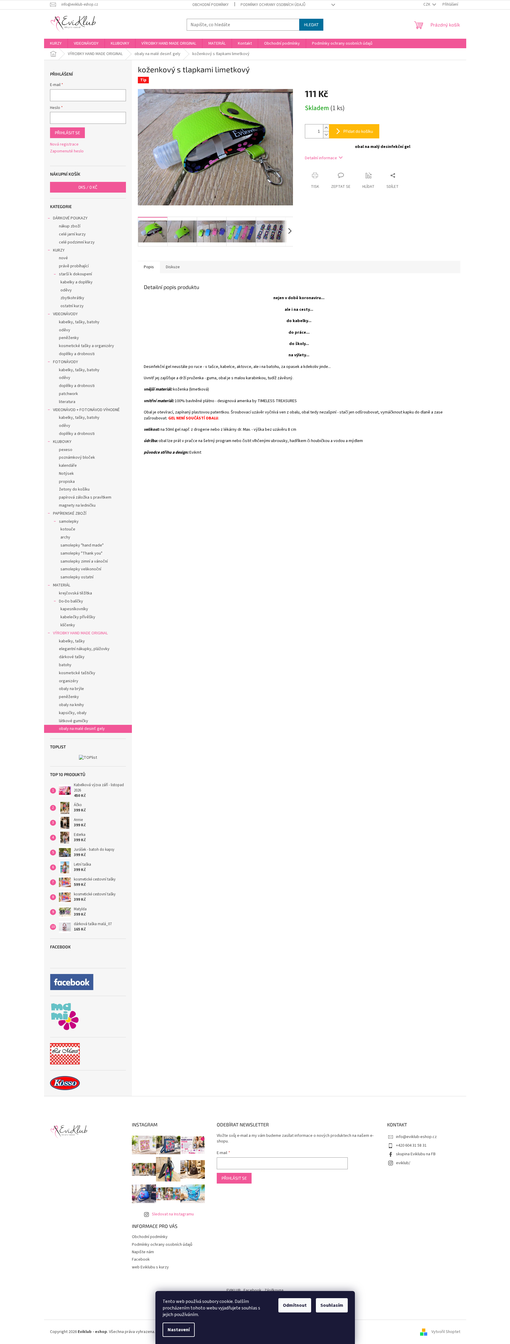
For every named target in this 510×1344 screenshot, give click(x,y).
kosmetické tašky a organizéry (86, 346)
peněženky (69, 338)
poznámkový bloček (77, 458)
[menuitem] (56, 43)
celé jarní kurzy (72, 234)
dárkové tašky (72, 657)
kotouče (67, 529)
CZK (427, 4)
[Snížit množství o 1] (326, 134)
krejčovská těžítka (75, 593)
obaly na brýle (71, 689)
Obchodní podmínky (210, 4)
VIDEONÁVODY (65, 314)
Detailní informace (321, 158)
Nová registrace (64, 144)
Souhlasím (331, 1305)
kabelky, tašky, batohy (79, 322)
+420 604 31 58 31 (411, 1145)
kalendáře (68, 466)
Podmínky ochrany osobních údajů (273, 4)
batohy (65, 665)
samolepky (69, 522)
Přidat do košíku (358, 131)
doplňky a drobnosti (77, 354)
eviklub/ (403, 1163)
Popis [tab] (149, 267)
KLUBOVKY (62, 442)
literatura (67, 402)
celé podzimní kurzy (77, 242)
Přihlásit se (67, 132)
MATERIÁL (61, 585)
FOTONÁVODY (65, 362)
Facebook (141, 1259)
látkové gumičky (73, 721)
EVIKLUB (234, 1290)
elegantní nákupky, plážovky (84, 649)
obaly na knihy (71, 705)
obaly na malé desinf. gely (82, 729)
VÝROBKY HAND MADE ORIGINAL (80, 633)
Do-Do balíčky (71, 601)
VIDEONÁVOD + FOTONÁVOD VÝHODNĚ (86, 410)
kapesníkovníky (74, 609)
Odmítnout (295, 1305)
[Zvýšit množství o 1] (326, 127)
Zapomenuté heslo (67, 151)
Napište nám (143, 1252)
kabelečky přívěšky (77, 617)
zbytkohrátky (72, 298)
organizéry (68, 681)
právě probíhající (74, 266)
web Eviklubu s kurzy (150, 1267)
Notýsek (66, 474)
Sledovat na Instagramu (173, 1214)
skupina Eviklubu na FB (416, 1154)
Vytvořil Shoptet (445, 1332)
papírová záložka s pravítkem (85, 497)
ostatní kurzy (72, 306)
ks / (87, 187)
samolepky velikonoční (80, 569)
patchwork (68, 394)
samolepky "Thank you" (81, 553)
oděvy (66, 290)
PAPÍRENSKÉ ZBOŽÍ (69, 513)
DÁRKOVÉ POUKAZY (70, 218)
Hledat (311, 24)
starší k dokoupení (75, 274)
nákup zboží (69, 226)
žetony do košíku (74, 489)
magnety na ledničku (77, 505)
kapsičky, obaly (73, 713)
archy (65, 537)
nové (63, 258)
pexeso (65, 450)
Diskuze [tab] (173, 267)
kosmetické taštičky (77, 673)
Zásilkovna (273, 1290)
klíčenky (67, 625)
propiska (67, 482)
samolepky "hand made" (82, 545)
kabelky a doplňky (76, 282)
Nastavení (179, 1329)
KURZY (59, 250)
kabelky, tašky (72, 641)
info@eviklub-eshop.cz (416, 1137)
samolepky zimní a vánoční (84, 561)
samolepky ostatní (76, 577)
